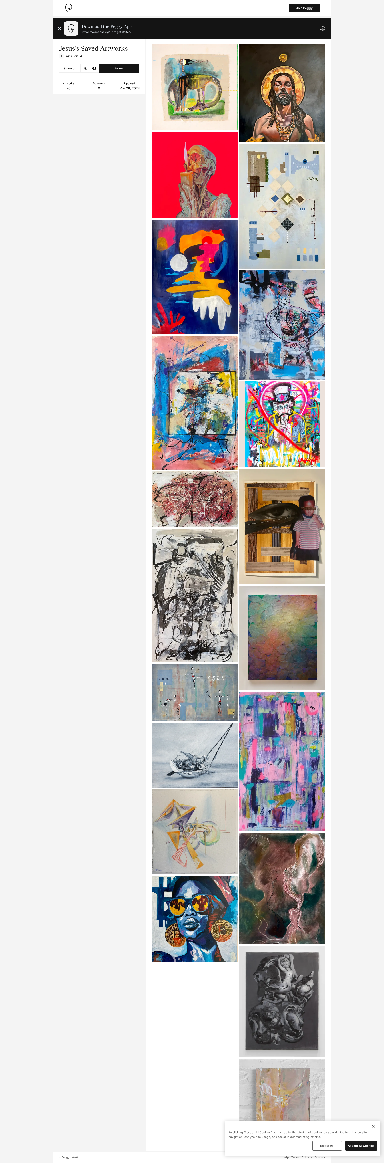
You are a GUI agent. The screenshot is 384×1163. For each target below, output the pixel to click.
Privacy (307, 1157)
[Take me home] (68, 8)
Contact (320, 1157)
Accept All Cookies (361, 1145)
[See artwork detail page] (195, 87)
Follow (119, 68)
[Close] (373, 1126)
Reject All (326, 1145)
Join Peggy (304, 8)
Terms (295, 1157)
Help (286, 1157)
